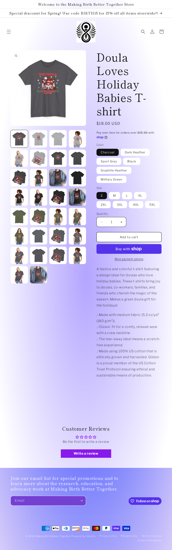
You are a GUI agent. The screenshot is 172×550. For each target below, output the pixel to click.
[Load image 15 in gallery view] (38, 177)
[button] (8, 31)
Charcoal (108, 152)
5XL (152, 204)
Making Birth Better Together (53, 536)
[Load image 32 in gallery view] (58, 255)
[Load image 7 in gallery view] (38, 138)
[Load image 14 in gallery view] (19, 177)
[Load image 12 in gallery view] (58, 158)
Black (131, 161)
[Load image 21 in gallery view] (77, 197)
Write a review (86, 453)
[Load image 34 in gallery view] (19, 275)
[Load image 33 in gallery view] (77, 255)
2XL (104, 204)
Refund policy (129, 535)
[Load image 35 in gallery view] (38, 275)
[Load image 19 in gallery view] (38, 197)
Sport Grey (109, 161)
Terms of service (152, 535)
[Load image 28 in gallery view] (58, 236)
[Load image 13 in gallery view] (77, 158)
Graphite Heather (114, 170)
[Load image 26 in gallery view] (19, 236)
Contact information (149, 540)
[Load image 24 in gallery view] (58, 216)
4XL (136, 204)
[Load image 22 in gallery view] (19, 216)
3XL (120, 204)
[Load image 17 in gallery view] (77, 177)
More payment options (129, 259)
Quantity (102, 213)
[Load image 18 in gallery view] (19, 197)
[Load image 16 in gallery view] (58, 177)
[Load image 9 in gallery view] (77, 138)
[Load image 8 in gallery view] (58, 138)
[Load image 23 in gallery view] (38, 216)
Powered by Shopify (83, 536)
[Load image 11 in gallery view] (38, 158)
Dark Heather (135, 152)
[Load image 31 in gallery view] (38, 255)
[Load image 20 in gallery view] (58, 197)
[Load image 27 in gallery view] (38, 236)
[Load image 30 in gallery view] (19, 255)
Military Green (111, 179)
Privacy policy (108, 535)
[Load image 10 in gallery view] (19, 158)
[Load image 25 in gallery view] (77, 216)
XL (140, 195)
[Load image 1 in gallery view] (19, 138)
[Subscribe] (81, 501)
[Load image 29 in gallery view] (77, 236)
